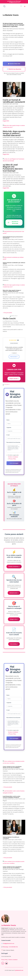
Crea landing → (14, 644)
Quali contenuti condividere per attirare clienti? (14, 263)
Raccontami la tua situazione (13, 442)
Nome (8, 420)
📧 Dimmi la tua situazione (14, 69)
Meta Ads (22, 137)
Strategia (17, 137)
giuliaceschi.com (19, 970)
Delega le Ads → (14, 619)
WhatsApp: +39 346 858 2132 (10, 946)
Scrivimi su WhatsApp (15, 222)
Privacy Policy (12, 458)
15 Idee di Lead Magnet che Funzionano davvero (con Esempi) (13, 168)
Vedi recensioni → (14, 356)
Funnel (16, 103)
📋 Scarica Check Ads (14, 63)
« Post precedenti (7, 312)
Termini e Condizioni (13, 457)
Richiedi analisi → (14, 593)
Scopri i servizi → (14, 378)
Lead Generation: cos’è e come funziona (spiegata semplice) (11, 797)
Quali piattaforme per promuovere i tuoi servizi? (13, 237)
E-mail (8, 434)
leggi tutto (6, 121)
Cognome (9, 427)
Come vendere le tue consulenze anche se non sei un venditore (12, 767)
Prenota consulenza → (14, 566)
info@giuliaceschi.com (8, 943)
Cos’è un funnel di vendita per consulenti (14, 101)
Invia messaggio (14, 463)
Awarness (20, 239)
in (2, 963)
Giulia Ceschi (6, 103)
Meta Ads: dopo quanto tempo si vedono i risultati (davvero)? (14, 133)
